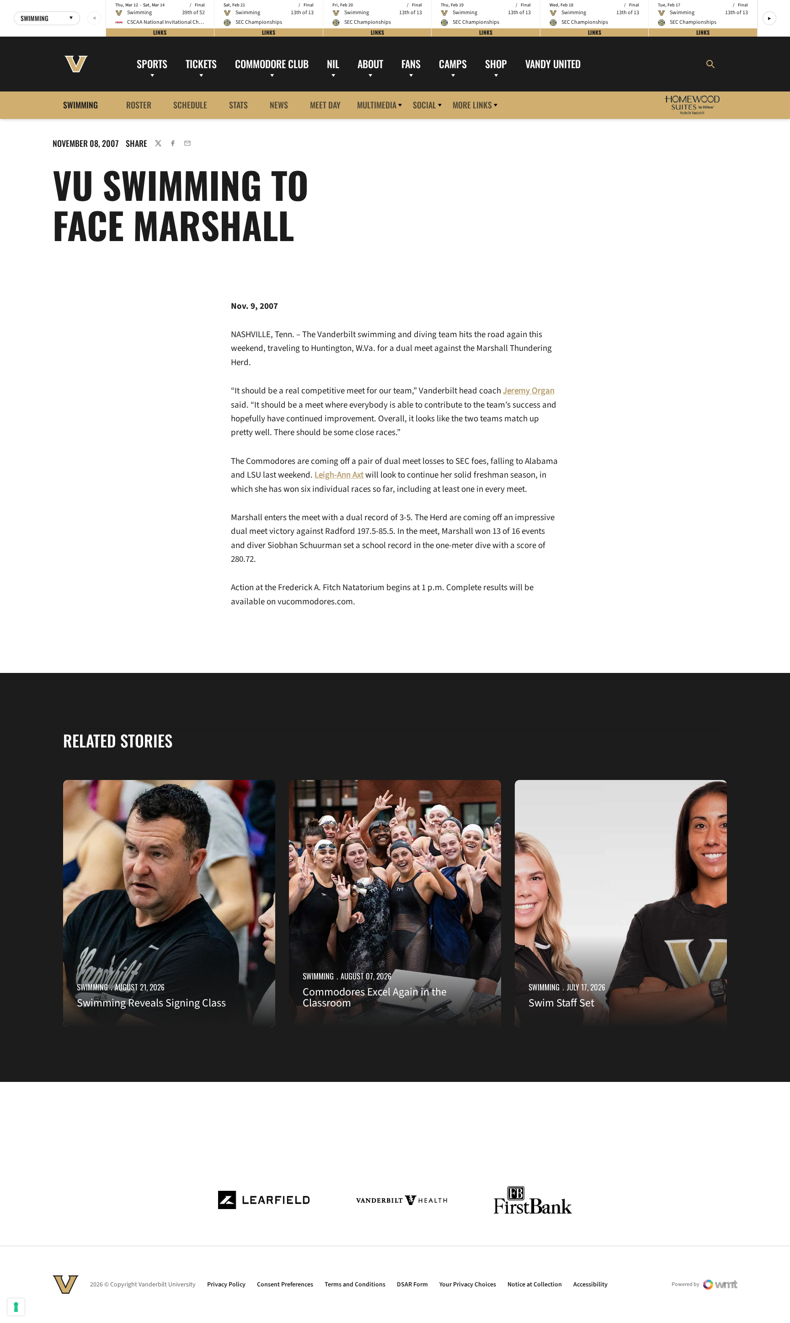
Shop (496, 63)
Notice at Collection (534, 1284)
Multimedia (376, 105)
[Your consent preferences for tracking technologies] (16, 1307)
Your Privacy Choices (467, 1284)
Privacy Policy (226, 1284)
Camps (453, 63)
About (370, 63)
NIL (333, 63)
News (279, 105)
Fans (411, 63)
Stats (238, 105)
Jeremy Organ (529, 391)
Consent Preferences (285, 1284)
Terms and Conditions (355, 1284)
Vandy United (553, 63)
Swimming (92, 987)
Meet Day (325, 105)
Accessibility (590, 1284)
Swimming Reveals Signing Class (151, 1003)
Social (424, 105)
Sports (152, 63)
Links (159, 32)
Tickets (201, 63)
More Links (472, 105)
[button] (769, 18)
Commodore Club (272, 63)
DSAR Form (412, 1284)
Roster (138, 105)
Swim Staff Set (561, 1003)
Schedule (190, 105)
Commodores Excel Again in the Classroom (375, 997)
